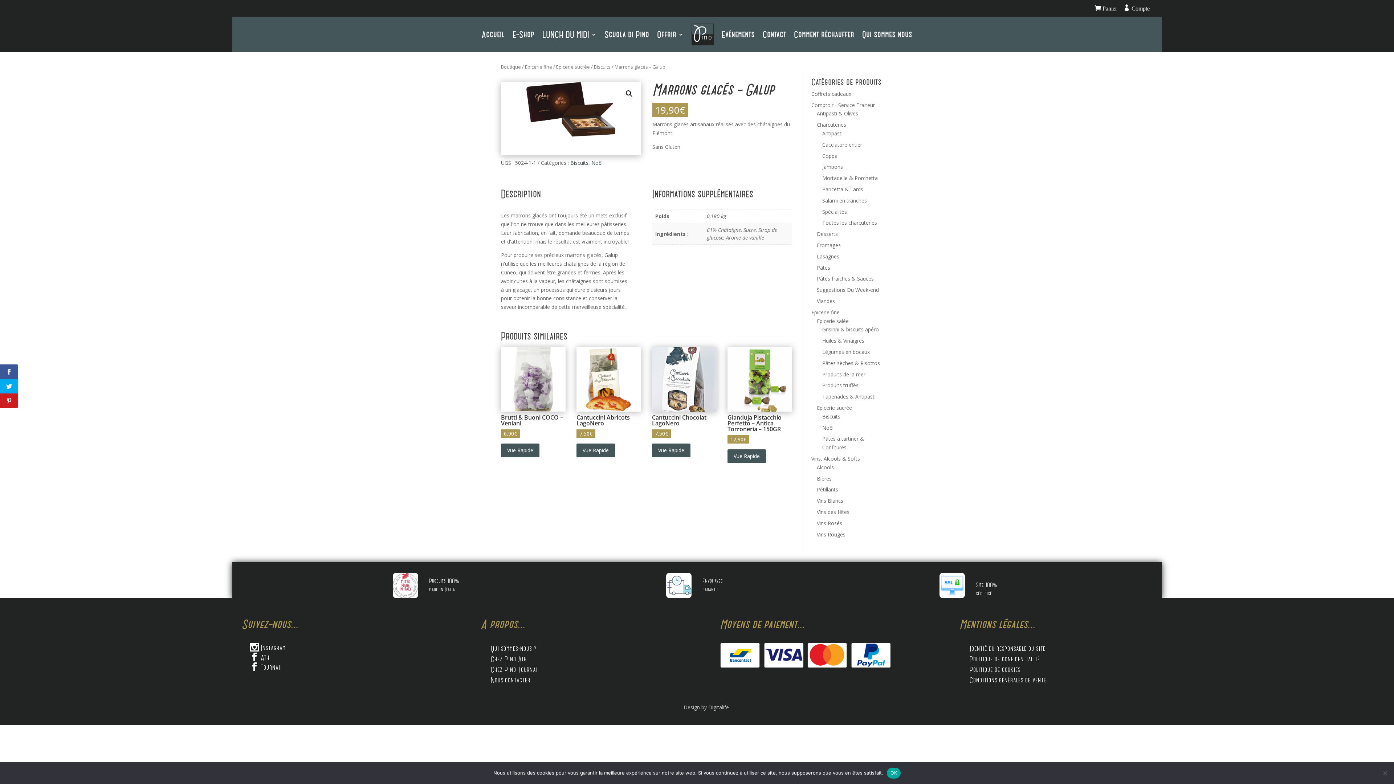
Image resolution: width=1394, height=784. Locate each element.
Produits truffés (840, 385)
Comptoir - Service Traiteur (843, 105)
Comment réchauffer (824, 34)
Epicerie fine (538, 67)
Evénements (738, 34)
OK (893, 773)
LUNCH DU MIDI (565, 34)
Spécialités (834, 211)
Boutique (511, 67)
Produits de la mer (843, 374)
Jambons (832, 166)
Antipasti (832, 133)
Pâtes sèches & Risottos (851, 363)
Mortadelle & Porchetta (850, 178)
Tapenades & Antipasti (849, 396)
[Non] (1385, 773)
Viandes (826, 301)
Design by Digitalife (706, 707)
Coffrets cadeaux (831, 93)
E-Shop (523, 34)
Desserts (827, 233)
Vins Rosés (829, 523)
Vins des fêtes (833, 512)
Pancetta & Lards (842, 189)
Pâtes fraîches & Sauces (845, 278)
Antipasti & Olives (837, 113)
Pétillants (827, 489)
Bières (824, 478)
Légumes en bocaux (846, 351)
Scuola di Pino (626, 34)
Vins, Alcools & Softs (835, 458)
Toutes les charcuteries (849, 222)
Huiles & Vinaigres (843, 340)
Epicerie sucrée (573, 67)
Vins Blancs (830, 500)
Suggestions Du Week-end (848, 289)
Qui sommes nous (887, 34)
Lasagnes (828, 256)
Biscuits (602, 67)
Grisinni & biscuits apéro (850, 329)
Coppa (829, 155)
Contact (774, 34)
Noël (597, 162)
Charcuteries (831, 124)
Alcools (825, 467)
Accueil (493, 34)
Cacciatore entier (842, 144)
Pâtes (823, 267)
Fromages (829, 245)
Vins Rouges (831, 534)
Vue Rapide (520, 450)
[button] (629, 93)
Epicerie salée (833, 321)
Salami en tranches (844, 200)
